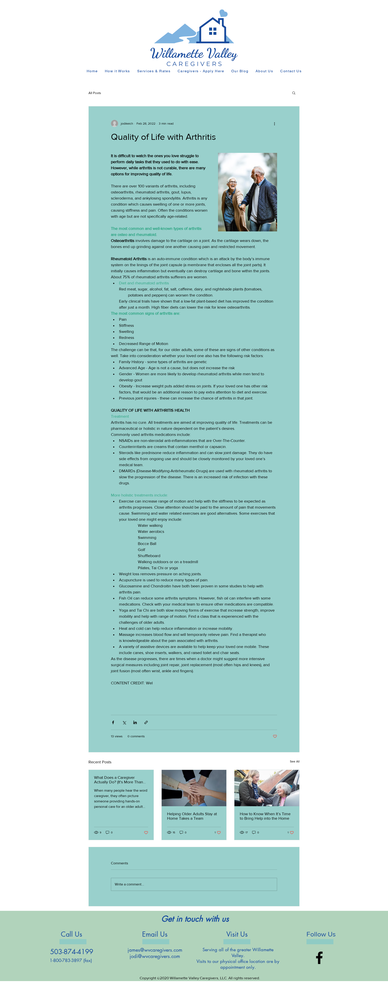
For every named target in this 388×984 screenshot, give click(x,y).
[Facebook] (319, 957)
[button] (294, 92)
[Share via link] (146, 722)
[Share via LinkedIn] (135, 722)
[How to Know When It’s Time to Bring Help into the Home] (266, 788)
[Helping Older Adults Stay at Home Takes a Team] (194, 788)
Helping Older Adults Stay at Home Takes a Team (192, 816)
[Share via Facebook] (113, 722)
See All (295, 761)
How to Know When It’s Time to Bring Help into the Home (265, 816)
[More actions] (274, 123)
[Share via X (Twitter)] (124, 722)
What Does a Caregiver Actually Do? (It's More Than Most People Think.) (118, 779)
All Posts (94, 93)
